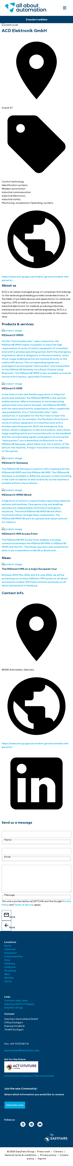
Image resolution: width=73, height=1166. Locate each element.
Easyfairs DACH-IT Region (19, 1004)
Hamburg (9, 963)
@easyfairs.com (21, 1050)
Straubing (10, 970)
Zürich (8, 981)
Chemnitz (10, 949)
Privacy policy (48, 1155)
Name (5, 829)
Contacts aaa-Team (16, 1000)
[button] (64, 8)
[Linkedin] (22, 1124)
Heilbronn (10, 967)
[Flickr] (31, 1124)
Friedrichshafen (13, 956)
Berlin (7, 945)
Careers (58, 1151)
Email (5, 846)
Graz (7, 959)
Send (10, 916)
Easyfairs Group (13, 1007)
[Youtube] (39, 1124)
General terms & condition (20, 1155)
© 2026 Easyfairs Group (20, 1151)
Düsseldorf (10, 952)
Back (10, 927)
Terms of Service (24, 904)
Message (7, 863)
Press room (43, 1151)
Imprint (42, 1158)
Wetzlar (9, 977)
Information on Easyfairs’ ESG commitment (29, 1075)
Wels (7, 974)
